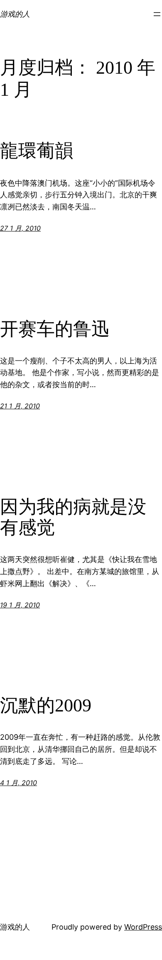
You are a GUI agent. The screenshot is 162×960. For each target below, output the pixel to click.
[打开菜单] (157, 14)
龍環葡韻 (36, 151)
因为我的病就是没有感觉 (73, 517)
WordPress (143, 927)
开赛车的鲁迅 (55, 329)
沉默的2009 (45, 705)
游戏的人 (15, 14)
